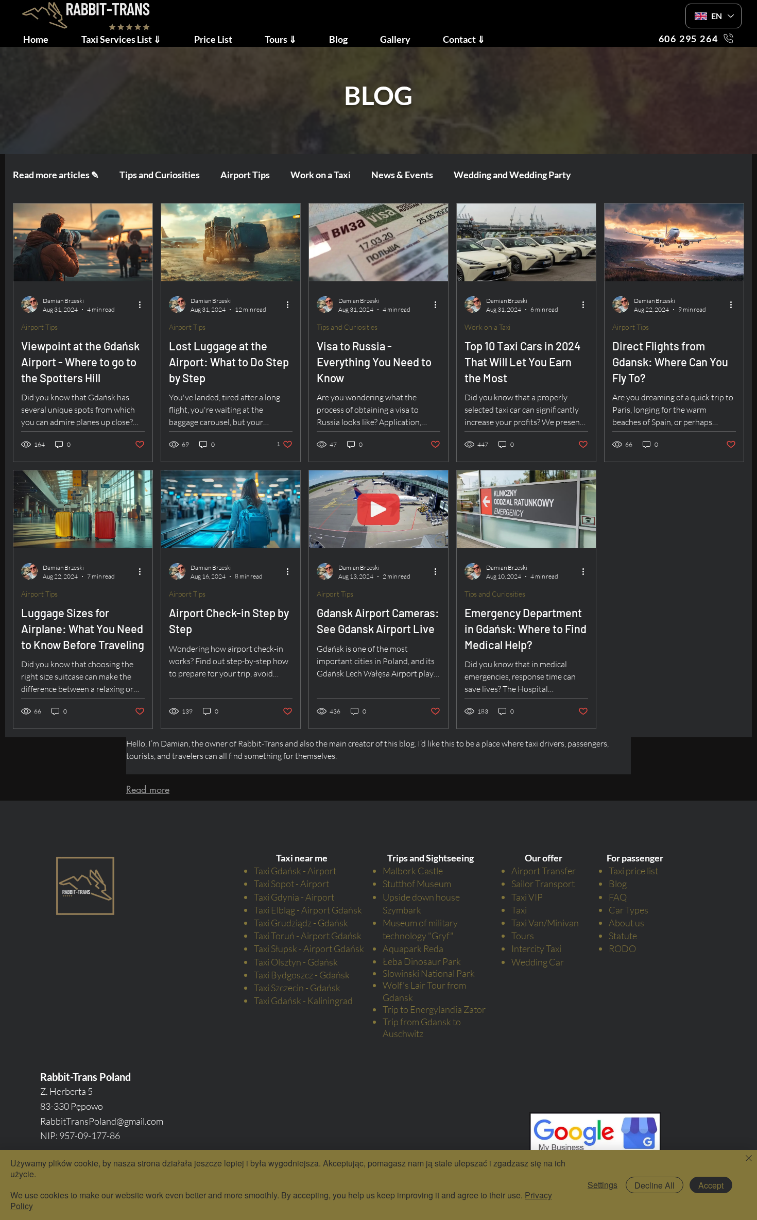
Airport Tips (245, 174)
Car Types (628, 910)
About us (626, 922)
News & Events (402, 174)
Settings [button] (602, 1185)
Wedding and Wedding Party (512, 174)
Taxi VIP (527, 897)
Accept (711, 1185)
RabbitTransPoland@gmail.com (101, 1121)
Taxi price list (633, 870)
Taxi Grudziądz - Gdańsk (301, 922)
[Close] (749, 1159)
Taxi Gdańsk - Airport (295, 870)
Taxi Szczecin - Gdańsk (297, 987)
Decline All (654, 1185)
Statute (623, 935)
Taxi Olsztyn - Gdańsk (296, 962)
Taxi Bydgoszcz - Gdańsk (302, 974)
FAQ (618, 897)
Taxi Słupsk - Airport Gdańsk (309, 948)
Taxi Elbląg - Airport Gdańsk (308, 910)
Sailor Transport (543, 883)
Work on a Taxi (320, 174)
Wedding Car (537, 962)
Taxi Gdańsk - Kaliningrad (303, 1000)
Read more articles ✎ (56, 174)
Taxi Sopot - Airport (291, 883)
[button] (221, 38)
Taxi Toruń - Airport (292, 935)
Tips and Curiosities (159, 174)
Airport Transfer (543, 870)
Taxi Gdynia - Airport (294, 897)
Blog (618, 883)
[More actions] (143, 304)
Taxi (519, 910)
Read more (147, 789)
